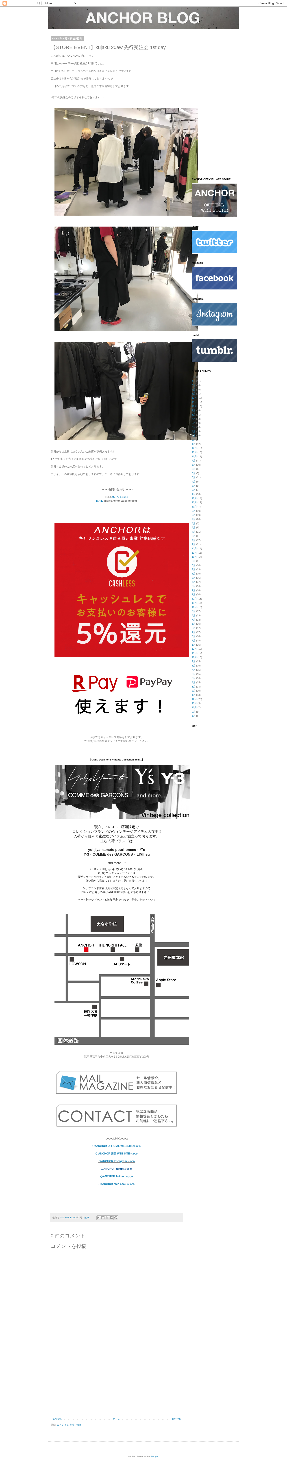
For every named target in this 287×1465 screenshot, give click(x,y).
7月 (194, 419)
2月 (194, 389)
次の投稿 (57, 1419)
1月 (194, 393)
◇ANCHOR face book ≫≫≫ (116, 1184)
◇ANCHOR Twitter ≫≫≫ (116, 1176)
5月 (194, 377)
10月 (194, 406)
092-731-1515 (119, 497)
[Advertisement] (117, 1381)
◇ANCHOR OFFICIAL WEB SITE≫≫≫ (116, 1146)
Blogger (154, 1456)
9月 (194, 410)
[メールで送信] (98, 1217)
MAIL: (100, 500)
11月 (194, 402)
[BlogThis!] (103, 1217)
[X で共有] (107, 1217)
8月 (194, 414)
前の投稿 (176, 1419)
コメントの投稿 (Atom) (69, 1424)
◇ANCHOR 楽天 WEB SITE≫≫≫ (117, 1153)
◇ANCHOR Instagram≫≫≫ (116, 1161)
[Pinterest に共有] (115, 1217)
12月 (194, 397)
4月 (194, 381)
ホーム (116, 1419)
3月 (194, 385)
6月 (194, 423)
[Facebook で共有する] (111, 1217)
